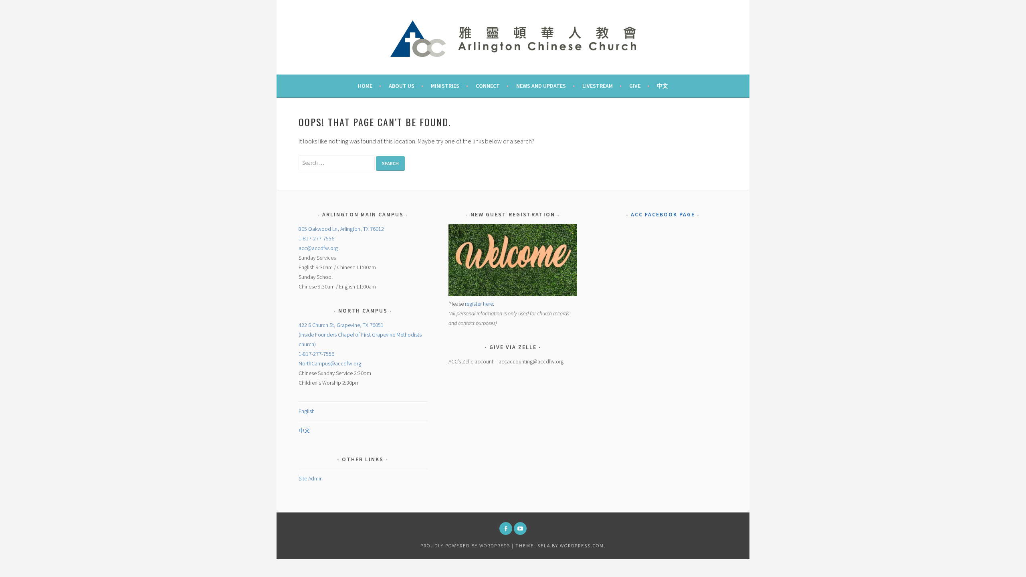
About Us (401, 85)
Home (365, 85)
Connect (488, 85)
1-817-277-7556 (316, 238)
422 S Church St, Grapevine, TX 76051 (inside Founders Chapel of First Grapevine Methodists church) (360, 334)
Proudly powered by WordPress (465, 546)
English (307, 411)
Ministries (445, 85)
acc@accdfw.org (318, 248)
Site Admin (311, 478)
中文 (662, 85)
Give (634, 85)
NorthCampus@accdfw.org (330, 363)
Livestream (597, 85)
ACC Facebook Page (663, 214)
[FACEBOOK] (505, 528)
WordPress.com (582, 546)
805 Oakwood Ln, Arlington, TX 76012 (341, 228)
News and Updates (541, 85)
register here (479, 303)
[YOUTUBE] (520, 528)
